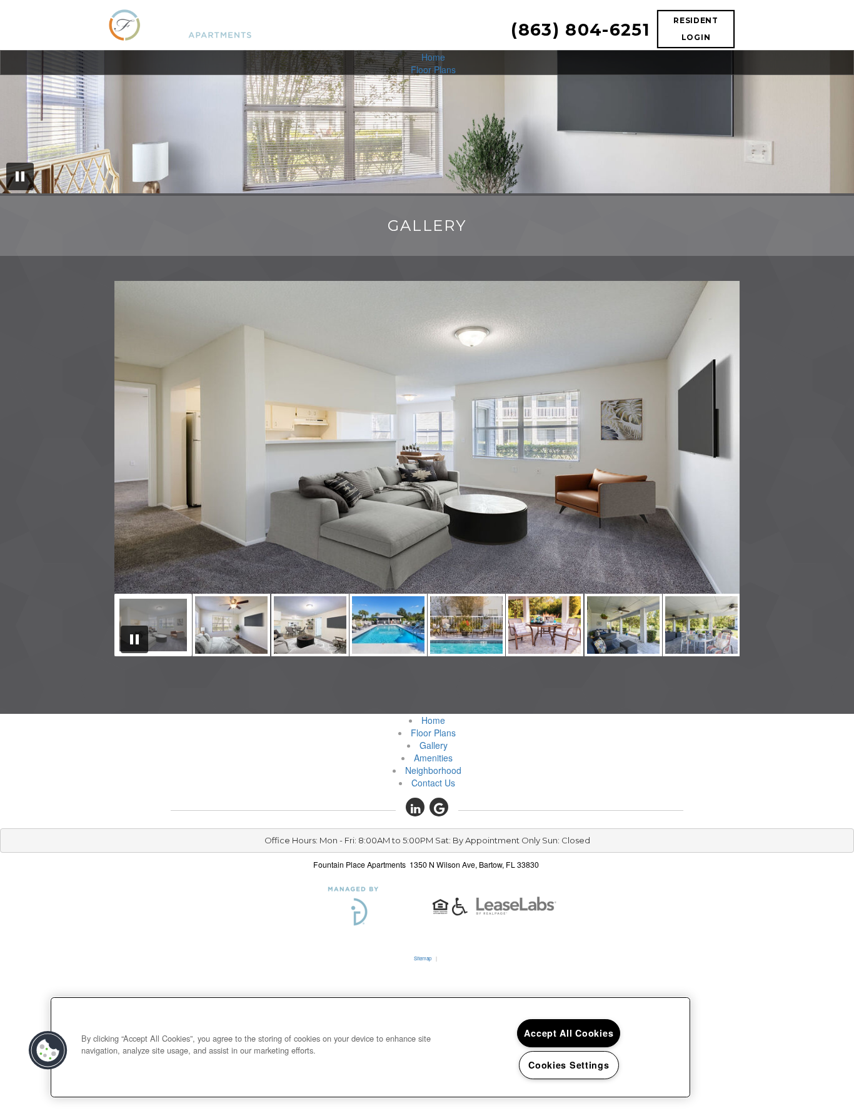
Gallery (433, 745)
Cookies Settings (569, 1065)
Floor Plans (433, 69)
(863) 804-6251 (580, 29)
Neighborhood (433, 770)
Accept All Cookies (568, 1033)
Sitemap (422, 958)
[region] (370, 1047)
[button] (415, 807)
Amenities (433, 757)
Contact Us (433, 782)
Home (433, 57)
